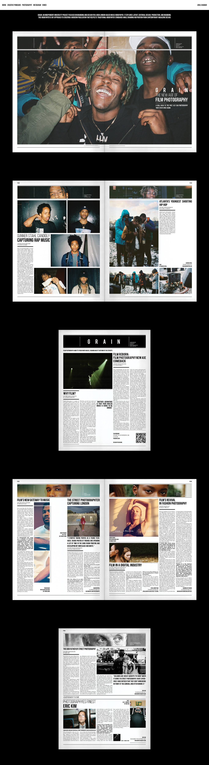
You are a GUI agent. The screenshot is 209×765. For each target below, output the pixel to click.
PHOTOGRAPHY (27, 5)
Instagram (37, 5)
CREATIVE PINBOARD (14, 5)
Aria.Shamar (202, 5)
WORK (4, 5)
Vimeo (44, 5)
